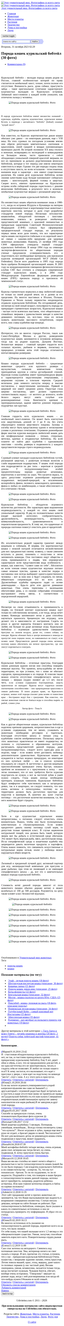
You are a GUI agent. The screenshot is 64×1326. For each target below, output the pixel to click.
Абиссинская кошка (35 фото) (23, 1017)
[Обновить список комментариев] (17, 1045)
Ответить (6, 1079)
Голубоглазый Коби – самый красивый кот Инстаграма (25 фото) (30, 1013)
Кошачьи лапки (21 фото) (21, 986)
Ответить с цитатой (23, 1079)
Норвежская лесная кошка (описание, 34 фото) (32, 1008)
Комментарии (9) (16, 64)
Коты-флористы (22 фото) (21, 992)
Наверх (5, 1290)
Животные (13, 16)
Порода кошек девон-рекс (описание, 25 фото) (32, 989)
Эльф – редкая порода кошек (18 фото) (28, 980)
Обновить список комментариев (18, 1285)
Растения (12, 22)
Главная (11, 13)
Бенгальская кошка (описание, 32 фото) (29, 994)
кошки (10, 968)
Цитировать (42, 1079)
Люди (10, 30)
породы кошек (15, 965)
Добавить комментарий (13, 1287)
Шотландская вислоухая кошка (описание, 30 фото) (35, 983)
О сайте (32, 1322)
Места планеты (15, 19)
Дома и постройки (17, 27)
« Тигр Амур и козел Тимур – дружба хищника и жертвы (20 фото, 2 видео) (29, 1034)
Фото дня (53, 1316)
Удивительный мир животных (35, 957)
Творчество (13, 24)
